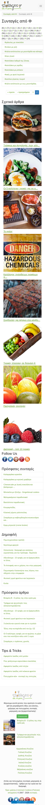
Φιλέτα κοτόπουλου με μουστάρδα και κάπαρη (23, 52)
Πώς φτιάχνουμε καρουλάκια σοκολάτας (20, 661)
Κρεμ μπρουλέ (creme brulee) (16, 525)
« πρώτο (11, 92)
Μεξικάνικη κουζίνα (25, 769)
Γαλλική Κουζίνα (25, 752)
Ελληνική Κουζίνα (25, 759)
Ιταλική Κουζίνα (25, 763)
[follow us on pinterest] (16, 459)
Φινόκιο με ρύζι (11, 47)
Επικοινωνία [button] (22, 716)
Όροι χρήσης (10, 790)
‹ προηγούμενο (23, 92)
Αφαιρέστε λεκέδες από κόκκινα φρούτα (20, 671)
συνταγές (33, 793)
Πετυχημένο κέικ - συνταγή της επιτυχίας (20, 676)
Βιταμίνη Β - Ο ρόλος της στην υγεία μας (20, 598)
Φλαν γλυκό (9, 56)
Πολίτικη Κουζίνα (25, 773)
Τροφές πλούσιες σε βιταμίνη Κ (19, 363)
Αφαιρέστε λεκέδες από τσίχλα (16, 666)
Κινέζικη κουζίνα (25, 766)
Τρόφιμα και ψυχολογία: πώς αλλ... (21, 145)
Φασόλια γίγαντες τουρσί (15, 79)
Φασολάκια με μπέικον (14, 70)
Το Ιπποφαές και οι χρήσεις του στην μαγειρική (22, 565)
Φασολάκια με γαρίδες (14, 65)
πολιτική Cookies (24, 790)
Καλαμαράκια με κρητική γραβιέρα (17, 480)
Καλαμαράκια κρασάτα (13, 474)
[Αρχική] (12, 5)
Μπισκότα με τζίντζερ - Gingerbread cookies (21, 492)
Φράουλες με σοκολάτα (14, 42)
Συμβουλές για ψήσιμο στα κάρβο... (21, 320)
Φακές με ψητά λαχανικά (14, 75)
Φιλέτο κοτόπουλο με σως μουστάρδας (20, 84)
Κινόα (6, 583)
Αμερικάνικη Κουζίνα (24, 749)
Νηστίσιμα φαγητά (11, 545)
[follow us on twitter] (10, 459)
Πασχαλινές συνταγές (14, 406)
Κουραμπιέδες (9, 507)
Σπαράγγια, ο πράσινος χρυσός (16, 641)
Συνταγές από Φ (10, 14)
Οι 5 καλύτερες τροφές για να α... (20, 188)
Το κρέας (8, 231)
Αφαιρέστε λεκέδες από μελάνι (16, 656)
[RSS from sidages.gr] (27, 459)
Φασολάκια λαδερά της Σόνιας (17, 61)
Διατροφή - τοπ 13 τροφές (16, 449)
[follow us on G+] (21, 459)
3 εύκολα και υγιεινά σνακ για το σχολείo (20, 624)
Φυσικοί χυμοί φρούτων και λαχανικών (19, 578)
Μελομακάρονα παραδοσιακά (15, 497)
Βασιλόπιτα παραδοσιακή (14, 502)
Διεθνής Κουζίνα (25, 756)
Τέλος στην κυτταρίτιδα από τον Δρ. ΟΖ (19, 629)
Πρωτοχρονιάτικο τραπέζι (14, 540)
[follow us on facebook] (4, 459)
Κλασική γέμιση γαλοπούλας (15, 513)
